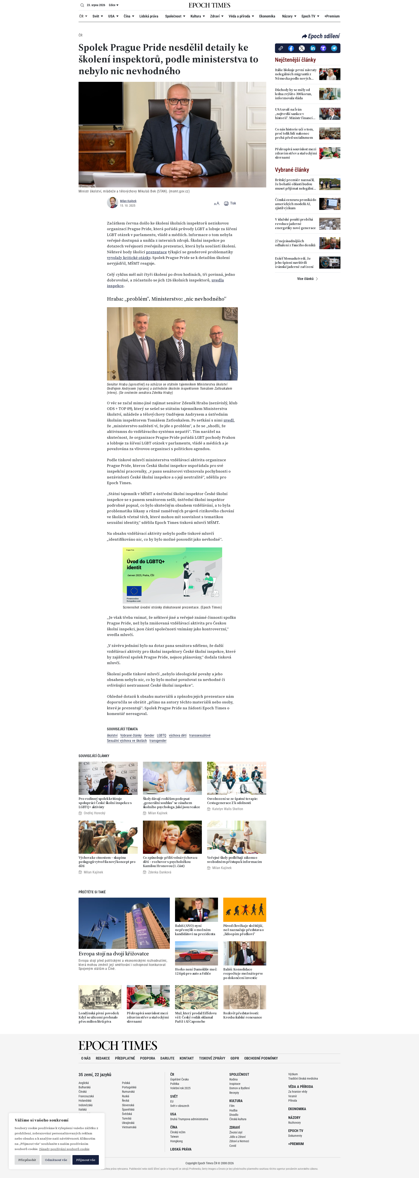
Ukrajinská (128, 1123)
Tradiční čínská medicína (303, 1078)
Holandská (85, 1100)
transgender (158, 741)
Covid (232, 1145)
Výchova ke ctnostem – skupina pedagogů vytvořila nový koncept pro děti (107, 862)
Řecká (125, 1100)
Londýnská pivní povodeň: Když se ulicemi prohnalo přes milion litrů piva (99, 1017)
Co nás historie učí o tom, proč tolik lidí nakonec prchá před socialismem (294, 133)
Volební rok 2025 (180, 1088)
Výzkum (293, 1074)
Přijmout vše (85, 1160)
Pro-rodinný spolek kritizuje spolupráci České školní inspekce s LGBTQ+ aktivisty (105, 803)
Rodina (233, 1079)
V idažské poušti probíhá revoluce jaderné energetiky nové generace (295, 223)
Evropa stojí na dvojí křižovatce (114, 954)
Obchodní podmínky (261, 1058)
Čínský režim (177, 1132)
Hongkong (176, 1141)
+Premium (332, 16)
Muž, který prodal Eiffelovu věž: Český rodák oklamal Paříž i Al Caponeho (195, 1017)
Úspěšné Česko (179, 1079)
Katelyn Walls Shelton (227, 809)
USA (111, 16)
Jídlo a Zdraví (237, 1137)
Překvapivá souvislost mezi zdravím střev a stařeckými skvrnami (148, 1017)
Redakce (103, 1058)
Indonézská (86, 1105)
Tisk (232, 203)
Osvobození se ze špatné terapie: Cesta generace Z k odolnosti (232, 801)
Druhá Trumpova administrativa (189, 1119)
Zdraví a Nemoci (239, 1141)
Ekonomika (267, 16)
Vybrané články (131, 735)
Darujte (167, 1058)
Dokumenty (295, 1135)
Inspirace (234, 1083)
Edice (112, 5)
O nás (86, 1058)
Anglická (84, 1083)
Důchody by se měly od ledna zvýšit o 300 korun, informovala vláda (293, 94)
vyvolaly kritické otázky (128, 257)
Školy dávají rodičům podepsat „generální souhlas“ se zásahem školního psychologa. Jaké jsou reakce (171, 803)
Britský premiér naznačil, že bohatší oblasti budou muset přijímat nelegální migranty (294, 184)
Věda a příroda (239, 16)
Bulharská (85, 1087)
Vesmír (292, 1096)
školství (112, 735)
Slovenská (128, 1105)
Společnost (173, 16)
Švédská (127, 1114)
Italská (83, 1109)
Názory (287, 16)
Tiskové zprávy (212, 1058)
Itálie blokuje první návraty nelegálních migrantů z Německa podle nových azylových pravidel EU (295, 74)
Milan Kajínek (128, 201)
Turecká (126, 1118)
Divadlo (233, 1114)
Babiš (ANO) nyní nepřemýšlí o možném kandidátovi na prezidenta (195, 930)
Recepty (234, 1092)
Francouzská (86, 1096)
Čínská (83, 1091)
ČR (81, 16)
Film (232, 1106)
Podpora (147, 1058)
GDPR (234, 1058)
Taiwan (174, 1136)
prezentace (156, 252)
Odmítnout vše (56, 1160)
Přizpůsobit (27, 1160)
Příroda (292, 1100)
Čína (127, 16)
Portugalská (129, 1087)
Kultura (196, 16)
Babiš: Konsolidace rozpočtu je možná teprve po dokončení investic (243, 973)
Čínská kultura (237, 1119)
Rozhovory (294, 1122)
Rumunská (128, 1091)
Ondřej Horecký (94, 813)
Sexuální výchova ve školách (127, 741)
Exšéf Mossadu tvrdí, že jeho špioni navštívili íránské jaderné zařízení (294, 262)
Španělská (128, 1109)
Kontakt (187, 1058)
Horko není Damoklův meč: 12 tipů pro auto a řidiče (196, 971)
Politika (174, 1083)
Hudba (233, 1110)
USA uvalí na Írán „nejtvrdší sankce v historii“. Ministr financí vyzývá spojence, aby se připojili (294, 113)
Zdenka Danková (159, 872)
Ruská (125, 1096)
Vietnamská (129, 1127)
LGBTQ (161, 735)
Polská (126, 1083)
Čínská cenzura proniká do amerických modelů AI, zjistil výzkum (295, 204)
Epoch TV (308, 16)
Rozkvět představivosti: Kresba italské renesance (242, 1015)
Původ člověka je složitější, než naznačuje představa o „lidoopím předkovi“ (243, 930)
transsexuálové (200, 735)
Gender (149, 735)
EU (171, 1101)
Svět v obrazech (179, 1106)
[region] (57, 1141)
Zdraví (215, 16)
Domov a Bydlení (239, 1088)
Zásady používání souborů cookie (64, 1149)
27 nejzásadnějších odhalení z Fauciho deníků (295, 243)
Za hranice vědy (297, 1091)
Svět (96, 16)
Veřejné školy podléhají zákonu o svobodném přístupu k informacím (234, 860)
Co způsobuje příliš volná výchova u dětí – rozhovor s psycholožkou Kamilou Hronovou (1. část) (170, 862)
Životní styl (235, 1132)
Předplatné (125, 1058)
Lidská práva (148, 16)
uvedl (228, 420)
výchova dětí (178, 735)
